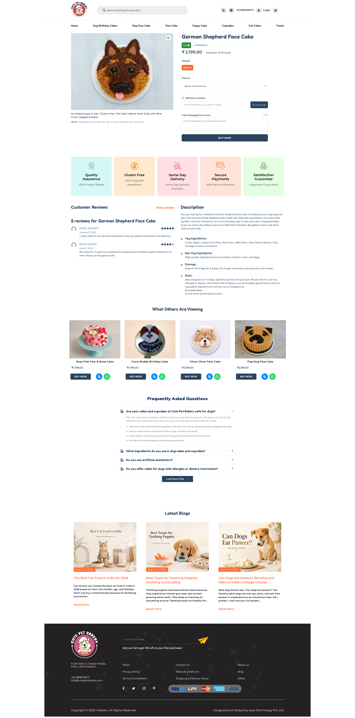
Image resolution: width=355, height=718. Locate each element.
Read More (81, 604)
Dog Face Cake (141, 25)
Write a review (165, 207)
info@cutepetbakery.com (87, 680)
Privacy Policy (131, 671)
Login (266, 10)
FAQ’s (126, 664)
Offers (241, 678)
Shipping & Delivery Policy (192, 678)
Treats (280, 25)
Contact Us (183, 664)
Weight (186, 61)
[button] (168, 38)
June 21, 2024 (86, 248)
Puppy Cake (199, 25)
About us (243, 664)
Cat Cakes (255, 25)
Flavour (186, 78)
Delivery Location (196, 98)
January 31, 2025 (87, 232)
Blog (241, 671)
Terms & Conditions (135, 678)
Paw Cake (171, 25)
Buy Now (224, 137)
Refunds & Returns (187, 671)
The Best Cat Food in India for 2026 (101, 578)
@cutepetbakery (193, 290)
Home (74, 25)
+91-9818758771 (244, 10)
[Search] (104, 10)
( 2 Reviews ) (200, 45)
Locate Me (261, 105)
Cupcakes (228, 25)
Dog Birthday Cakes (105, 25)
